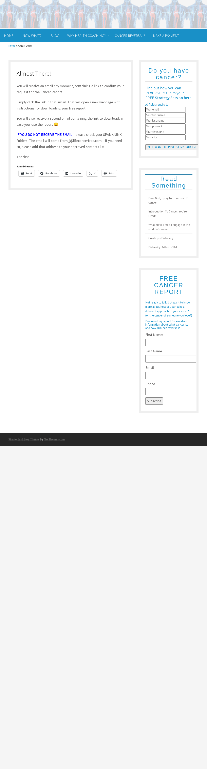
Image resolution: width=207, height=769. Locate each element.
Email (149, 367)
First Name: (154, 334)
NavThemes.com (54, 439)
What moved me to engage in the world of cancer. (169, 227)
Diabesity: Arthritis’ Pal (162, 247)
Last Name (153, 351)
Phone (150, 384)
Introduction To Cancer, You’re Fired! (167, 213)
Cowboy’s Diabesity (160, 238)
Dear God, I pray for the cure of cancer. (168, 200)
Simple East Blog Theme (23, 439)
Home (11, 45)
